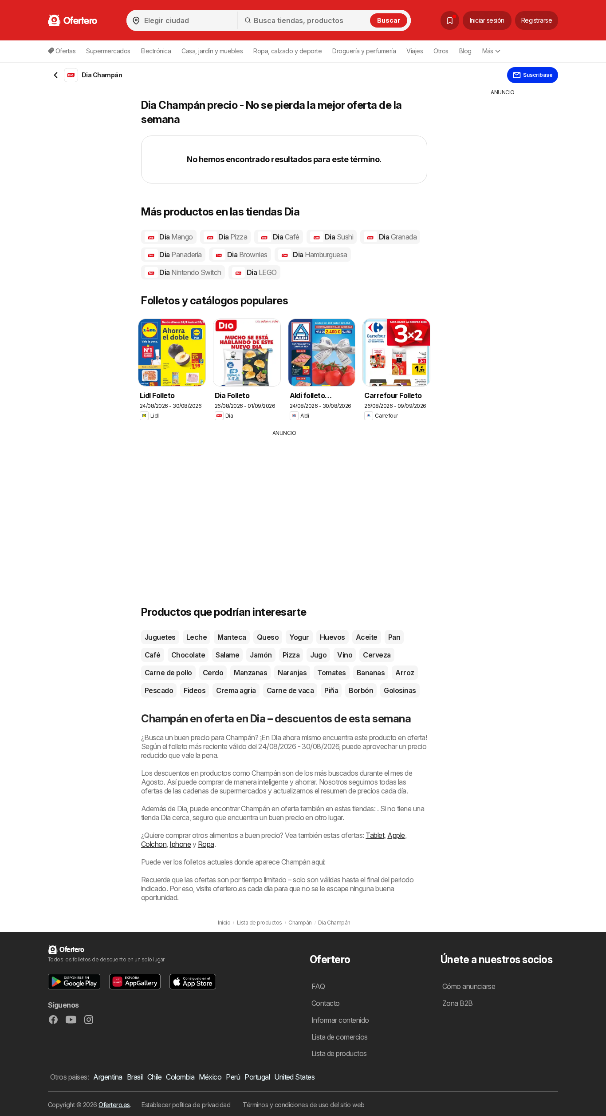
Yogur (299, 637)
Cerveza (376, 654)
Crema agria (236, 690)
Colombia (180, 1076)
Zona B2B (457, 1003)
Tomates (331, 672)
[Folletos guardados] (450, 20)
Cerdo (213, 672)
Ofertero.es (114, 1104)
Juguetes (160, 637)
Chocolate (188, 654)
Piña (331, 690)
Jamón (261, 654)
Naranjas (292, 672)
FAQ (318, 986)
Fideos (194, 690)
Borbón (361, 690)
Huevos (332, 637)
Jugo (318, 654)
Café (153, 654)
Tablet (375, 835)
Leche (196, 637)
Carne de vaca (290, 690)
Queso (268, 637)
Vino (344, 654)
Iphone (180, 844)
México (210, 1076)
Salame (227, 654)
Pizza (291, 654)
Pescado (159, 690)
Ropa (206, 844)
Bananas (371, 672)
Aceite (367, 637)
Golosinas (400, 690)
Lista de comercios (339, 1036)
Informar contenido (340, 1020)
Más (487, 51)
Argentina (107, 1076)
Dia (175, 236)
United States (294, 1076)
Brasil (135, 1076)
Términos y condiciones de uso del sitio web (303, 1104)
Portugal (257, 1076)
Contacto (325, 1003)
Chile (154, 1076)
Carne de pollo (168, 672)
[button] (74, 981)
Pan (394, 637)
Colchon (153, 844)
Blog (465, 51)
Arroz (404, 672)
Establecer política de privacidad (186, 1104)
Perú (233, 1076)
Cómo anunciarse (468, 986)
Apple (396, 835)
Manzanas (250, 672)
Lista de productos (339, 1053)
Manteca (231, 637)
